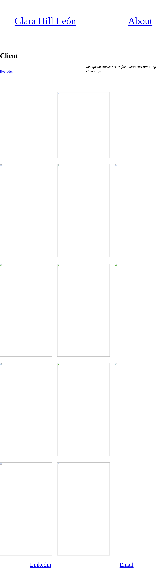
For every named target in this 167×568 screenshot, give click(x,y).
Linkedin (40, 564)
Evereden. (7, 71)
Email (126, 564)
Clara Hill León (45, 20)
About (140, 20)
